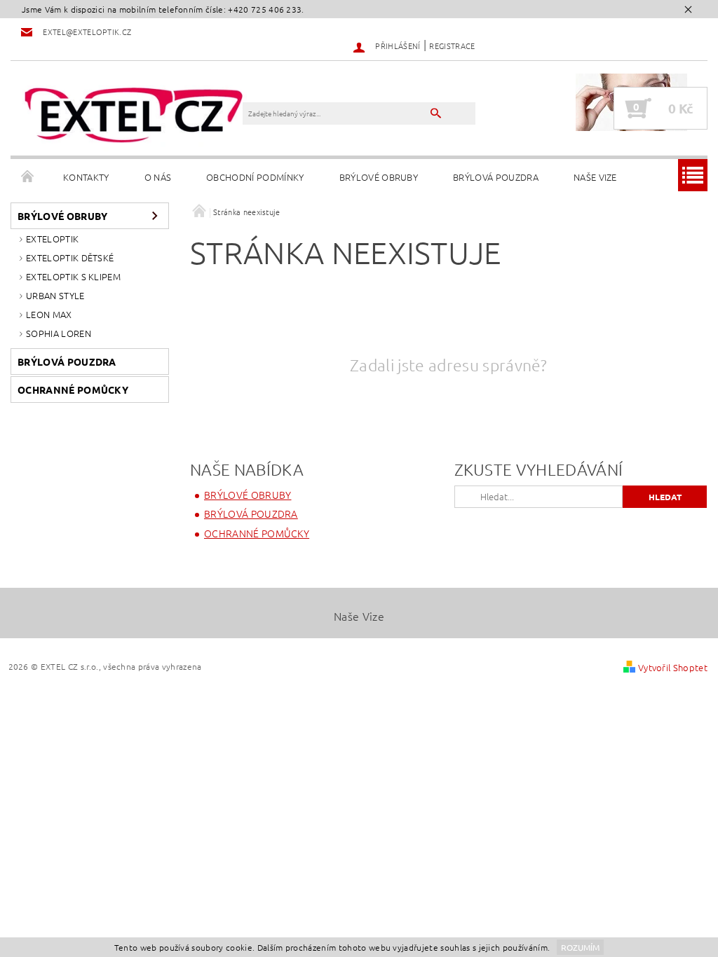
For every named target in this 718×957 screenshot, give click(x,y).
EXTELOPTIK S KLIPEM (73, 276)
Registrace (452, 45)
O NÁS (158, 177)
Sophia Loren (58, 333)
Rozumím (580, 947)
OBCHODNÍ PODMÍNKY (255, 177)
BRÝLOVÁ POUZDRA (495, 177)
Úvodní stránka (28, 177)
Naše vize (595, 177)
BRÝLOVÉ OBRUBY (378, 177)
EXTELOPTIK (52, 238)
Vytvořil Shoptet (672, 667)
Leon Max (49, 314)
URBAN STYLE (55, 295)
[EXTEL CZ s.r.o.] (134, 115)
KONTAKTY (86, 177)
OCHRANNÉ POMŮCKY (73, 389)
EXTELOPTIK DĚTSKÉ (70, 257)
